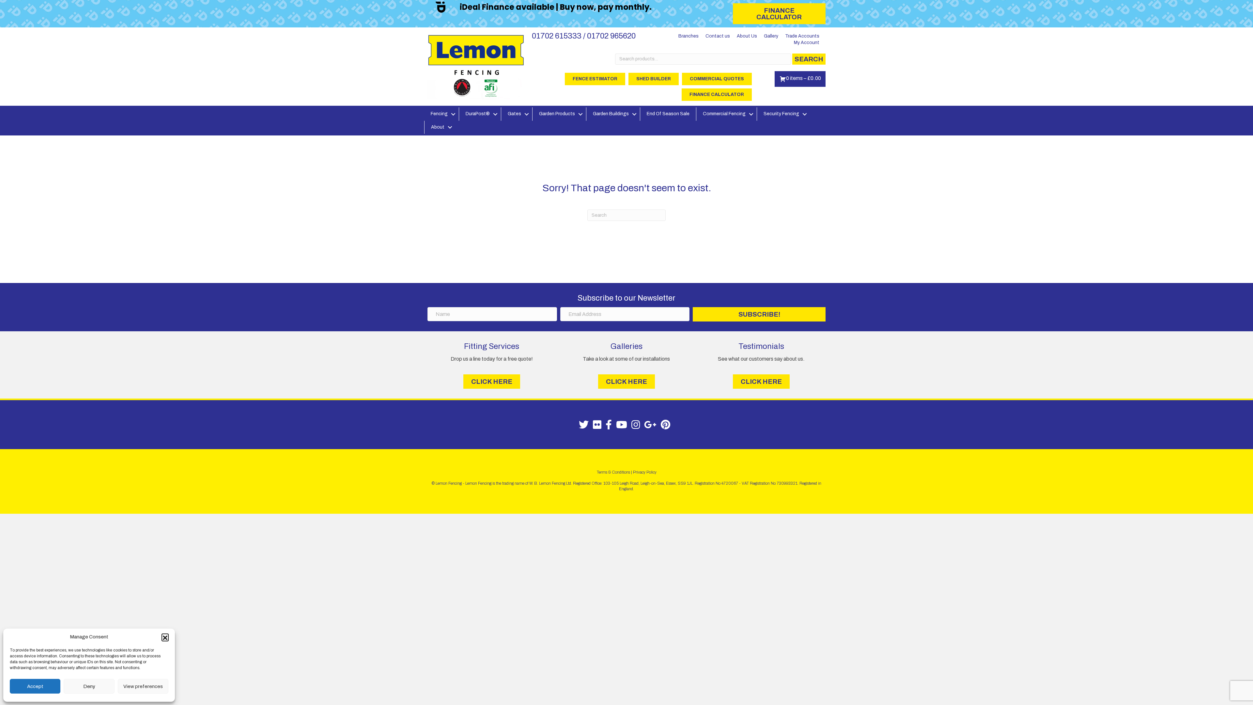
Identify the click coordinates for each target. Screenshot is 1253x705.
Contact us (717, 36)
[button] (165, 637)
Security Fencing (781, 113)
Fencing (439, 113)
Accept (35, 686)
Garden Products (557, 113)
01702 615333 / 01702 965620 (584, 36)
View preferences (143, 686)
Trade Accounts (802, 36)
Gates (514, 113)
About (437, 127)
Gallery (771, 36)
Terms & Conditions (613, 472)
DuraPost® (478, 113)
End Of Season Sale (668, 113)
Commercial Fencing (724, 113)
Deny (89, 686)
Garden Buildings (611, 113)
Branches (688, 36)
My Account (806, 42)
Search (809, 59)
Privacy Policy (645, 472)
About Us (747, 36)
